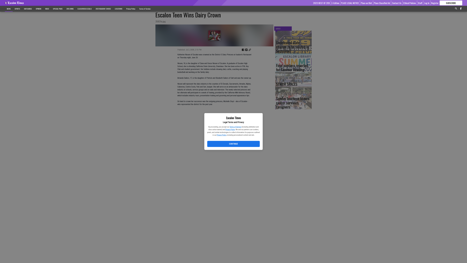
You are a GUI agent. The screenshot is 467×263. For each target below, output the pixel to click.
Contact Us (396, 3)
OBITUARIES (28, 8)
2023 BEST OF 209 (321, 3)
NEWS (9, 8)
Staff (420, 3)
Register (435, 3)
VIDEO (47, 8)
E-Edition (335, 3)
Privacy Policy (230, 130)
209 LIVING (70, 8)
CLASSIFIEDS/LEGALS (84, 8)
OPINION (38, 8)
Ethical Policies (409, 3)
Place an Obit (366, 3)
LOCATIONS (118, 8)
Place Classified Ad (382, 3)
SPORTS (17, 8)
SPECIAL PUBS (58, 8)
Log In (426, 3)
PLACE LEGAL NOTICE (350, 3)
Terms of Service (235, 127)
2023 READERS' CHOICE (103, 8)
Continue (233, 144)
